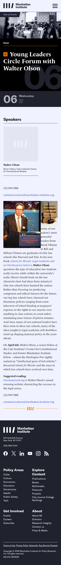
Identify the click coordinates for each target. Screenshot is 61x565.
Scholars (37, 519)
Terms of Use (9, 545)
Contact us (38, 526)
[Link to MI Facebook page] (5, 454)
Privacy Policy (22, 545)
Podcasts (37, 489)
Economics (9, 481)
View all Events (10, 14)
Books (35, 482)
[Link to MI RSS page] (46, 454)
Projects (36, 493)
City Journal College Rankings (43, 499)
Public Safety (10, 496)
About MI (37, 515)
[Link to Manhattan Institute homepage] (18, 431)
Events (7, 515)
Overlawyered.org (14, 380)
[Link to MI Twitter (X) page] (14, 454)
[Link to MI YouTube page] (30, 454)
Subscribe (8, 523)
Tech (5, 500)
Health (7, 493)
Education (8, 485)
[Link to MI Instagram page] (38, 455)
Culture (7, 478)
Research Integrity (42, 523)
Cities (6, 474)
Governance (9, 489)
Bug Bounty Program (48, 545)
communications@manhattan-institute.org (28, 195)
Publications (39, 478)
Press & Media (40, 530)
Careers (7, 519)
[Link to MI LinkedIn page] (22, 454)
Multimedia (38, 486)
